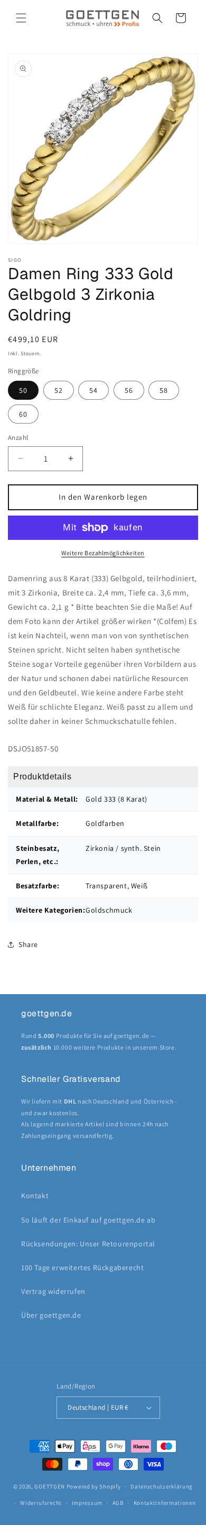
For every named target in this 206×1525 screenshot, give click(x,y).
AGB (118, 1502)
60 (23, 414)
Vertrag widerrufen (53, 1291)
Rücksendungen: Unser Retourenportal (88, 1243)
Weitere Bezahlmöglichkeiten (103, 553)
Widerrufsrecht (41, 1502)
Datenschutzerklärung (161, 1486)
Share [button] (28, 944)
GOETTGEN (49, 1486)
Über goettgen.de (51, 1315)
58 (164, 390)
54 (93, 390)
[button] (21, 18)
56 (129, 390)
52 (58, 390)
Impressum (87, 1502)
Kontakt (35, 1195)
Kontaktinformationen (165, 1502)
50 (23, 390)
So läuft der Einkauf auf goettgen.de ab (88, 1220)
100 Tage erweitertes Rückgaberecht (82, 1267)
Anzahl (18, 437)
